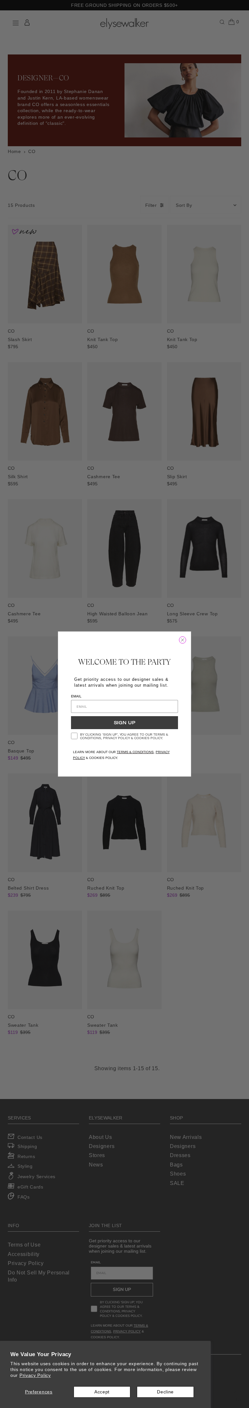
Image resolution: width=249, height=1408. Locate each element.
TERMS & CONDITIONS (135, 752)
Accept (102, 1391)
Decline (165, 1391)
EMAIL (76, 696)
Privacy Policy (35, 1375)
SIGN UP (124, 723)
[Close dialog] (182, 640)
